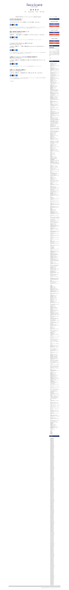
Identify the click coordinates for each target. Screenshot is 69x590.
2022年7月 (52, 482)
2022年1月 (52, 487)
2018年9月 (52, 524)
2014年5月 (52, 571)
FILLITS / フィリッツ (53, 165)
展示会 (51, 432)
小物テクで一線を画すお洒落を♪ (18, 69)
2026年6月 (52, 439)
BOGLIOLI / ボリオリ (53, 98)
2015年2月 (52, 563)
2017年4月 (52, 539)
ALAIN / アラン (52, 64)
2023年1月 (52, 476)
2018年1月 (52, 531)
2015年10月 (52, 555)
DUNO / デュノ (52, 145)
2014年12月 (52, 564)
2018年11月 (52, 522)
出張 (51, 431)
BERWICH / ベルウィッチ (54, 95)
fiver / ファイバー (53, 168)
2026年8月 (52, 437)
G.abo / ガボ (52, 179)
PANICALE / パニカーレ (54, 312)
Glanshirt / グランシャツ (54, 194)
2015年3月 (52, 562)
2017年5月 (52, 538)
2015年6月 (52, 559)
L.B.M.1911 (52, 248)
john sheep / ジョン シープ (54, 230)
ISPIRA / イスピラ (53, 224)
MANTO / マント (53, 268)
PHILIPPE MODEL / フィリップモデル (54, 331)
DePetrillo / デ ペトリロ (54, 135)
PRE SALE (52, 333)
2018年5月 (52, 527)
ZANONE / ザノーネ (53, 427)
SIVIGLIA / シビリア (53, 377)
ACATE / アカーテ (53, 63)
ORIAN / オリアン (53, 307)
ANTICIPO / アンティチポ (54, 78)
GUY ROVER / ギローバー (54, 207)
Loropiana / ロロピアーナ (54, 256)
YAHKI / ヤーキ (52, 424)
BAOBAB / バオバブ (53, 86)
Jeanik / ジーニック (53, 228)
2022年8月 (52, 481)
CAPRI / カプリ (52, 111)
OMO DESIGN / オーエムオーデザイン (54, 305)
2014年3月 (52, 573)
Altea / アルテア (53, 67)
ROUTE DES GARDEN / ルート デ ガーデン (54, 361)
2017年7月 (52, 536)
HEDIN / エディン (53, 209)
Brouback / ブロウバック (54, 103)
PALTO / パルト (53, 311)
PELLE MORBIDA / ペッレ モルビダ (18, 77)
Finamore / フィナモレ (54, 166)
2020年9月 (52, 502)
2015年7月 (52, 558)
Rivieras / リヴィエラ (53, 357)
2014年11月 (52, 565)
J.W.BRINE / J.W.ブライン (54, 225)
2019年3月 (52, 518)
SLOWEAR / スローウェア (54, 378)
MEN (51, 280)
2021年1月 (52, 498)
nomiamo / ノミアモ (53, 300)
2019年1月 (52, 520)
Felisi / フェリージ (53, 157)
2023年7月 (52, 471)
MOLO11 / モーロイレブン (54, 289)
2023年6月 (52, 472)
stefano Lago (52, 381)
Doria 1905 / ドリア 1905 (54, 141)
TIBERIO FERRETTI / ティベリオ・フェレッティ (36, 27)
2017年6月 (52, 537)
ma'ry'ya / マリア (53, 262)
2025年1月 (52, 455)
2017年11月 (52, 533)
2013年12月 (52, 575)
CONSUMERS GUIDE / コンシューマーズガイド (54, 122)
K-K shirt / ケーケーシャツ (54, 239)
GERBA (51, 183)
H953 (51, 208)
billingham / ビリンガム (54, 97)
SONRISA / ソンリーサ (54, 380)
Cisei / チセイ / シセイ (54, 118)
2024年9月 (52, 458)
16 (58, 52)
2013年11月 (52, 576)
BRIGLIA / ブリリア (53, 101)
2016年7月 (52, 547)
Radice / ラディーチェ (54, 346)
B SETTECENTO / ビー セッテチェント (54, 83)
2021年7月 (52, 493)
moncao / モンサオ (53, 290)
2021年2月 (52, 497)
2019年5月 (52, 516)
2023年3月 (52, 475)
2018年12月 (52, 521)
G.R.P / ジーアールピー (54, 180)
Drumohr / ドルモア (53, 144)
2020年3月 (52, 507)
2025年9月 (52, 447)
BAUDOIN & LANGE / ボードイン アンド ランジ (54, 91)
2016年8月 (52, 546)
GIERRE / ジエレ (53, 193)
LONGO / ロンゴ (53, 255)
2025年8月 (52, 448)
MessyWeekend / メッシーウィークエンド (54, 282)
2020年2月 (52, 508)
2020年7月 (52, 504)
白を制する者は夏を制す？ (16, 19)
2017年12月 (52, 532)
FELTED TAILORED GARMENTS (53, 159)
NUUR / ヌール (52, 301)
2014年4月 (52, 572)
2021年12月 (52, 488)
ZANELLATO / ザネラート (54, 426)
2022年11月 (52, 478)
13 (54, 52)
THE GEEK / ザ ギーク (54, 391)
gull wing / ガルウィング (54, 206)
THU (51, 395)
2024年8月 (52, 459)
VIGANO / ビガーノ (53, 417)
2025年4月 (52, 452)
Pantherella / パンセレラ (54, 313)
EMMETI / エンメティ (54, 150)
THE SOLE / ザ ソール (54, 393)
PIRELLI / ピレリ (53, 332)
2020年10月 (52, 501)
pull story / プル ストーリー (54, 345)
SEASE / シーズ (53, 373)
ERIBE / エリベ (52, 152)
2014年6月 (52, 570)
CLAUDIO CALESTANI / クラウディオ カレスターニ (54, 120)
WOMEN (51, 423)
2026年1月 (52, 444)
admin (21, 20)
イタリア (51, 428)
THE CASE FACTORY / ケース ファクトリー (54, 390)
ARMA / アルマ (52, 79)
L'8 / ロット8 (52, 242)
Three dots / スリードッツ (54, 394)
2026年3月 (52, 442)
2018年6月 (52, 526)
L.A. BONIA (52, 247)
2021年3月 (52, 496)
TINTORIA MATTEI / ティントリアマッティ (54, 398)
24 (50, 54)
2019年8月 (52, 514)
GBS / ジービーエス (53, 182)
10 (50, 52)
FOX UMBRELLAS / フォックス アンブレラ (54, 174)
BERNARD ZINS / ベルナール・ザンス (54, 94)
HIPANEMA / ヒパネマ (54, 211)
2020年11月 (52, 500)
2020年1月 (52, 509)
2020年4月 (52, 506)
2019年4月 (52, 517)
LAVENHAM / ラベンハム (54, 251)
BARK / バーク (52, 88)
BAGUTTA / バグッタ (53, 85)
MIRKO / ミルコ (53, 287)
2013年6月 (52, 581)
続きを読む (38, 22)
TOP (25, 11)
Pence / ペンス (23, 52)
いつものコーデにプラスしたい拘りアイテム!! (21, 43)
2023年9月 (52, 469)
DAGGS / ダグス (53, 125)
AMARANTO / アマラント (54, 68)
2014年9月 (52, 567)
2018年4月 (52, 528)
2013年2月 (52, 584)
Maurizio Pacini (52, 271)
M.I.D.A (51, 261)
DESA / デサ (52, 136)
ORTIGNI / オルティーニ (54, 309)
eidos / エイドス (53, 148)
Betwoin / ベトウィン (53, 96)
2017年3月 (52, 540)
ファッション (52, 429)
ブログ (51, 430)
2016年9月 (52, 545)
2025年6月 (52, 450)
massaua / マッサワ (53, 270)
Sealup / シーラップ (53, 372)
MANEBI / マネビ (53, 267)
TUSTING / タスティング (54, 410)
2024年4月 (52, 463)
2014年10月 (52, 566)
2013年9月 (52, 578)
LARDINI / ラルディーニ (54, 250)
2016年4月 (52, 550)
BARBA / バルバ (53, 87)
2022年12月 (52, 477)
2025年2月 (52, 454)
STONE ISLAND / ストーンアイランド (54, 383)
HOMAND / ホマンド (53, 212)
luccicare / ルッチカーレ (54, 258)
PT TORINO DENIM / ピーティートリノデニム (54, 340)
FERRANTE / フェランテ (16, 27)
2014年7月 (52, 569)
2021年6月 (52, 494)
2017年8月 (52, 535)
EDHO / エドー (52, 147)
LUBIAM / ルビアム (53, 257)
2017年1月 (52, 542)
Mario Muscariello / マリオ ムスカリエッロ (54, 269)
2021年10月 (52, 490)
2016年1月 (52, 553)
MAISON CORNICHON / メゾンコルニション (54, 266)
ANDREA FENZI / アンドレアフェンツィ (54, 74)
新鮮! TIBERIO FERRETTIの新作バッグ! (19, 31)
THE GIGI (52, 392)
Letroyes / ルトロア (53, 253)
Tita (50, 399)
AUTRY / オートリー (53, 81)
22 (57, 53)
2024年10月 (52, 457)
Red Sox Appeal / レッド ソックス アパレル (54, 349)
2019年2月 (52, 519)
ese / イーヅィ (52, 153)
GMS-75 (51, 197)
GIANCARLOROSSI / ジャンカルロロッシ (54, 191)
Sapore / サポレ (53, 369)
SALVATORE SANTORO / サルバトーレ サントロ (54, 366)
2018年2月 (52, 530)
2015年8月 (52, 557)
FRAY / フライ (52, 177)
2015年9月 (52, 556)
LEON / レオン (52, 252)
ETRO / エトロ (52, 154)
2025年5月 (52, 451)
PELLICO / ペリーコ (53, 324)
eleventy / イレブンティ (54, 149)
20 (54, 53)
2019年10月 (52, 512)
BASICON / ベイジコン (54, 89)
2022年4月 (52, 485)
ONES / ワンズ (52, 306)
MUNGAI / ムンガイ (53, 297)
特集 (51, 434)
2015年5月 (52, 560)
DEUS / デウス (52, 137)
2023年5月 (52, 473)
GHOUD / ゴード (53, 186)
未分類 (37, 77)
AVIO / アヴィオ (53, 82)
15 (57, 52)
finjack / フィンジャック (54, 167)
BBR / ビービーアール (54, 92)
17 (50, 53)
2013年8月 (52, 579)
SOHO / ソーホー (53, 379)
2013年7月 (52, 580)
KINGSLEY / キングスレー (54, 241)
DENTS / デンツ (53, 134)
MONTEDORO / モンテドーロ (17, 52)
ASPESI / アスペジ (53, 80)
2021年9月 (52, 491)
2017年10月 (52, 534)
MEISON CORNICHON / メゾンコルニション (54, 279)
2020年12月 (52, 499)
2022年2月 (52, 486)
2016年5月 (52, 549)
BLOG (37, 11)
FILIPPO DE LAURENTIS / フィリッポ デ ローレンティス (54, 163)
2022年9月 (52, 480)
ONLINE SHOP (31, 11)
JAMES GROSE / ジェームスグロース (54, 227)
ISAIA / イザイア (53, 223)
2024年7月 (52, 460)
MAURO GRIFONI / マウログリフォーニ (54, 275)
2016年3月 (52, 551)
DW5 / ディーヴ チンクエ (54, 146)
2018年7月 (52, 525)
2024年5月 (52, 462)
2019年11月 (52, 511)
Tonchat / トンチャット (54, 402)
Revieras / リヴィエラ (54, 355)
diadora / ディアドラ (53, 138)
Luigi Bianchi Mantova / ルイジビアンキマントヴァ (54, 260)
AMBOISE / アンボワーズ (54, 69)
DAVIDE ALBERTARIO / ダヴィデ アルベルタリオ (54, 131)
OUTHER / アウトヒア (54, 310)
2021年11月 (52, 489)
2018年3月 (52, 529)
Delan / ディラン (53, 133)
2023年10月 (52, 468)
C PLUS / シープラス (53, 104)
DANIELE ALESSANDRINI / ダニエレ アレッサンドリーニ (54, 129)
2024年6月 (52, 461)
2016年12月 (52, 543)
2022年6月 (52, 483)
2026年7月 (52, 438)
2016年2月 (52, 552)
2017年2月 (52, 541)
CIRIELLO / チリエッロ (54, 117)
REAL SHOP (42, 11)
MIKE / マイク (52, 286)
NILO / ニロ (52, 299)
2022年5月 (52, 484)
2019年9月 (52, 513)
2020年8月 (52, 503)
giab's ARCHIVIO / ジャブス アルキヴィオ (54, 188)
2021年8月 (52, 492)
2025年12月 (52, 445)
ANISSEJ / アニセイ (53, 77)
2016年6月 (52, 548)
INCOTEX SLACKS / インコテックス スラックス (54, 222)
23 (58, 53)
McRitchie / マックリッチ (54, 278)
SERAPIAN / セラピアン (54, 375)
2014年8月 (52, 568)
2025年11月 (52, 446)
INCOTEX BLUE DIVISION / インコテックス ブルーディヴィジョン (54, 218)
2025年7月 (52, 449)
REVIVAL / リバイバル (54, 356)
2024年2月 (52, 465)
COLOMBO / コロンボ (54, 121)
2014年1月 (52, 574)
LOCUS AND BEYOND (54, 254)
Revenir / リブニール (53, 354)
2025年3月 (52, 453)
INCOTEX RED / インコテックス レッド (54, 220)
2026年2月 (52, 443)
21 (55, 53)
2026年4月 (52, 441)
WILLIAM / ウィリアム (54, 422)
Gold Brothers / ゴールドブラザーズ (25, 27)
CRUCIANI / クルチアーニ (54, 123)
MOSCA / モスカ (53, 296)
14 (55, 52)
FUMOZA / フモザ (53, 178)
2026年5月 (52, 440)
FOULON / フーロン (53, 172)
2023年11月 (52, 467)
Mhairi (51, 285)
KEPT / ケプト (52, 240)
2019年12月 (52, 510)
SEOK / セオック (53, 374)
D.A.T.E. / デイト (53, 124)
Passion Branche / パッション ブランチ (54, 319)
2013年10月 (52, 577)
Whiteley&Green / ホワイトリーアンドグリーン (54, 421)
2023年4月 (52, 474)
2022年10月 (52, 479)
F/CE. (51, 155)
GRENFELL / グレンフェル (54, 203)
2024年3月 (52, 464)
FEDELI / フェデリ (53, 156)
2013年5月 (52, 582)
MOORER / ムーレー (53, 295)
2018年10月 (52, 523)
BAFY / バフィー (53, 84)
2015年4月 (52, 561)
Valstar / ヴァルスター (54, 415)
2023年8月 (52, 470)
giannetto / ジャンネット (54, 192)
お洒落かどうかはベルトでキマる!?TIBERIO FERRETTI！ (24, 57)
